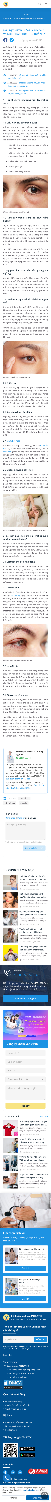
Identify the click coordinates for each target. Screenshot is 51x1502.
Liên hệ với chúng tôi (25, 998)
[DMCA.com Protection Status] (13, 1384)
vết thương (15, 595)
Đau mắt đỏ (24, 798)
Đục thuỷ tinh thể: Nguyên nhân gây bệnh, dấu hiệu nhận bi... (33, 914)
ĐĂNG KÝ (41, 1339)
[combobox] (25, 1079)
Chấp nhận (37, 1498)
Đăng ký (21, 818)
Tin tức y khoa (15, 18)
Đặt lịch (25, 1268)
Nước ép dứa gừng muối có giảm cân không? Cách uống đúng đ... (31, 1142)
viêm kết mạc (10, 803)
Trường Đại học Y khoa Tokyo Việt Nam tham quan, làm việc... (32, 1160)
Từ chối (13, 1498)
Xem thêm (43, 1116)
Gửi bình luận (31, 848)
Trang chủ (6, 18)
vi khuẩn (7, 451)
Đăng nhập (10, 818)
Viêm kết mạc (13, 440)
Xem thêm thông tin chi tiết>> (19, 779)
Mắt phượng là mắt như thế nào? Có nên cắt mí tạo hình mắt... (32, 897)
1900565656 (12, 1362)
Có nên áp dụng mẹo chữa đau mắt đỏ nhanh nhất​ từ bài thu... (33, 949)
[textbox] (25, 1079)
